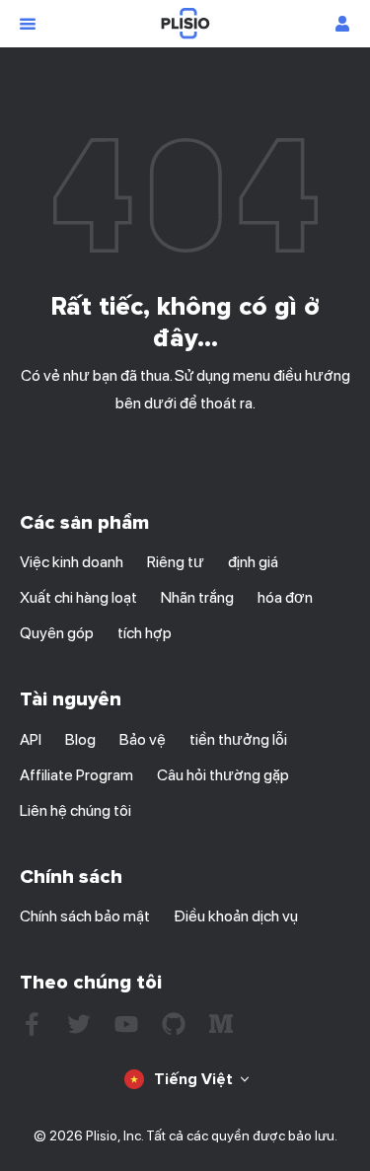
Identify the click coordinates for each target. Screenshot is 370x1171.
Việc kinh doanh (71, 561)
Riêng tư (175, 561)
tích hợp (144, 632)
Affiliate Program (76, 775)
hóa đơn (285, 597)
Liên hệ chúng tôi (75, 810)
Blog (80, 739)
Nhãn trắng (197, 597)
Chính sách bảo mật (85, 916)
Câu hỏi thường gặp (223, 775)
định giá (253, 561)
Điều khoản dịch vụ (236, 916)
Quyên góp (57, 632)
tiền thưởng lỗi (238, 739)
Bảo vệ (142, 739)
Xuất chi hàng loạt (78, 597)
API (30, 739)
